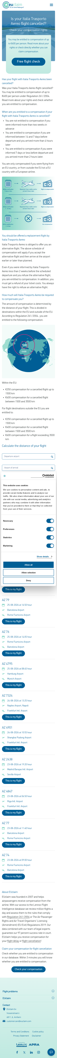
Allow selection (28, 572)
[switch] (50, 529)
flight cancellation (31, 941)
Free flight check (28, 62)
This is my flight (13, 589)
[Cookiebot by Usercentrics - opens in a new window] (42, 476)
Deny (28, 580)
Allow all (28, 565)
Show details (43, 556)
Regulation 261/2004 (18, 917)
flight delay (13, 941)
